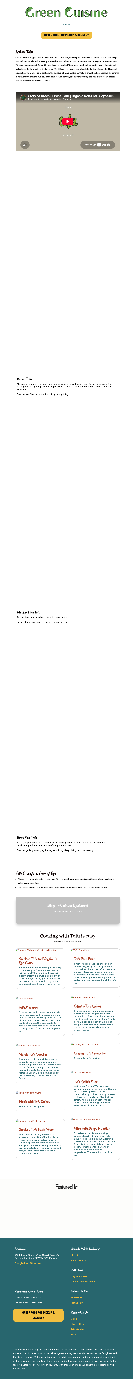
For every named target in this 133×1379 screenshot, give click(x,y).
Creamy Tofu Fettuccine (90, 1053)
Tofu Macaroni (28, 1007)
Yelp (73, 1334)
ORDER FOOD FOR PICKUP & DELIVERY (66, 35)
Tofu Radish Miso (86, 1081)
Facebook (77, 1297)
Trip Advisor (78, 1329)
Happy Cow (77, 1324)
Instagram (77, 1302)
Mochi (74, 1255)
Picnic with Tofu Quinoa (34, 1101)
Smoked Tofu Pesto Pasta (36, 1129)
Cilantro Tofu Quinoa (87, 1006)
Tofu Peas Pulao (84, 958)
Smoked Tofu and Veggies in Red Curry (38, 960)
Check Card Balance (83, 1281)
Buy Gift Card (79, 1276)
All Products (78, 1260)
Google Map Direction (28, 1263)
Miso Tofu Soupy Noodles (92, 1128)
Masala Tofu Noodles (33, 1054)
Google (75, 1318)
